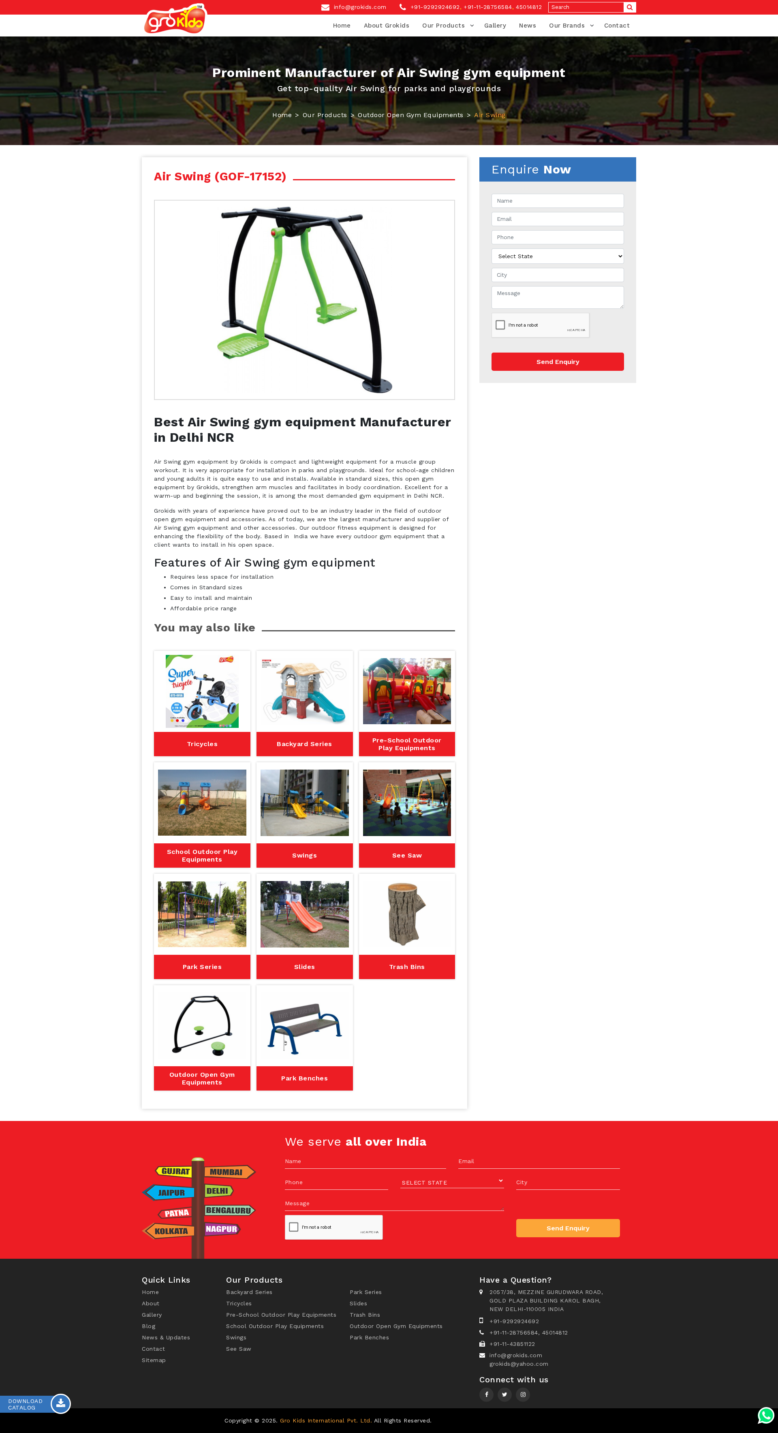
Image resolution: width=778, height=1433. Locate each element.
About (151, 1303)
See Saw (239, 1348)
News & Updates (166, 1337)
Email (466, 1161)
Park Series (366, 1292)
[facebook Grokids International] (486, 1394)
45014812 (529, 7)
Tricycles (239, 1303)
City (521, 1182)
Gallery (495, 25)
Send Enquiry (557, 362)
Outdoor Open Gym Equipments (411, 115)
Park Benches (369, 1337)
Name (293, 1161)
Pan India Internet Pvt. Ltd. (514, 1420)
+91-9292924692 (434, 7)
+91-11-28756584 (488, 7)
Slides (358, 1303)
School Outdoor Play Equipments (275, 1326)
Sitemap (154, 1360)
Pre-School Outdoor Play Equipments (281, 1314)
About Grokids (387, 25)
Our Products (443, 25)
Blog (148, 1326)
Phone (294, 1182)
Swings (236, 1337)
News (527, 25)
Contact (617, 25)
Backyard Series (249, 1292)
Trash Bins (365, 1314)
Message (297, 1203)
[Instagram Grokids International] (505, 1394)
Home (342, 25)
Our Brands (567, 25)
